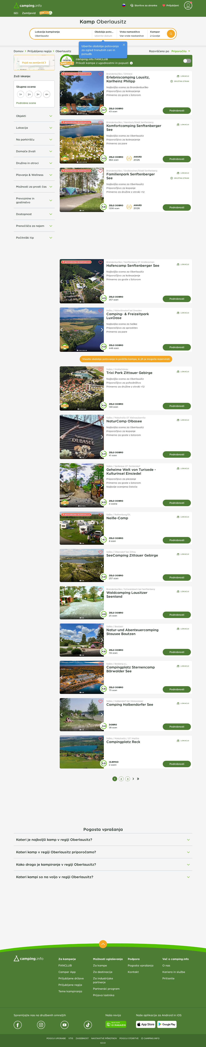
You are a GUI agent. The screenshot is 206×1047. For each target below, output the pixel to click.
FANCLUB (65, 965)
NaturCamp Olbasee (124, 421)
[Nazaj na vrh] (103, 944)
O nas (166, 965)
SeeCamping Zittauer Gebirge (132, 555)
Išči (16, 13)
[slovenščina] (124, 5)
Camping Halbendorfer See (129, 704)
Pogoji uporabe (56, 1038)
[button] (62, 33)
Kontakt (133, 971)
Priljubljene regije (70, 984)
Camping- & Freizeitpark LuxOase (127, 316)
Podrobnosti (176, 110)
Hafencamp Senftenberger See (132, 265)
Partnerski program (106, 988)
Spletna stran (181, 81)
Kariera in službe (173, 971)
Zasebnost (82, 1038)
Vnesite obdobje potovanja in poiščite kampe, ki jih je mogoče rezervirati (126, 359)
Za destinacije (102, 971)
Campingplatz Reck (123, 742)
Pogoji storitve (129, 1038)
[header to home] (28, 5)
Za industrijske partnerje (103, 980)
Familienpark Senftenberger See (130, 176)
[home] (28, 958)
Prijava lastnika (103, 995)
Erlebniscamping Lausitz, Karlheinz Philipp (128, 79)
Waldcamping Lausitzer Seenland (126, 594)
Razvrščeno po (159, 51)
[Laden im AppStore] (145, 1024)
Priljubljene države (71, 978)
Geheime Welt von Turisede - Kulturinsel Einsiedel (131, 471)
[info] (131, 63)
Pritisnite (168, 978)
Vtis (70, 1038)
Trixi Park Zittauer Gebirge (129, 373)
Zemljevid (29, 13)
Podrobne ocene (26, 103)
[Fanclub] (45, 13)
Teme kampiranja (70, 991)
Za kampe (100, 965)
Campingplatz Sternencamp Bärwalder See (130, 669)
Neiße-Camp (117, 518)
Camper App (67, 971)
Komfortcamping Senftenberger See (133, 127)
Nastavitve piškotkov (104, 1038)
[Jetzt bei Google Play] (167, 1024)
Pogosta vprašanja (140, 965)
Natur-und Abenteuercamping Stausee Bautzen (132, 632)
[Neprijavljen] (188, 5)
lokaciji (185, 76)
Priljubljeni (172, 5)
